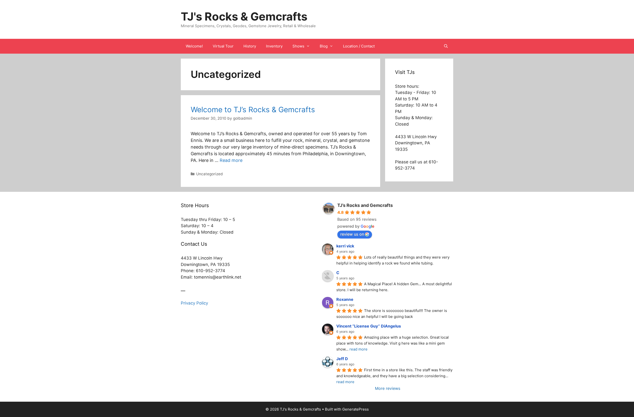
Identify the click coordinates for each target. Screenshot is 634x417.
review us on (352, 234)
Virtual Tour (223, 46)
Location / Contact (359, 46)
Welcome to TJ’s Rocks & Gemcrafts (253, 109)
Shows (298, 46)
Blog (324, 46)
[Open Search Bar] (446, 46)
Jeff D (342, 358)
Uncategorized (209, 174)
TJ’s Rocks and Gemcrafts (365, 205)
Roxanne (344, 299)
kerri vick (345, 245)
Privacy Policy (194, 303)
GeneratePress (355, 409)
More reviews (387, 388)
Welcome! (194, 46)
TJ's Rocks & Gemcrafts (244, 16)
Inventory (274, 46)
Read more (231, 160)
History (249, 46)
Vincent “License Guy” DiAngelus (368, 326)
